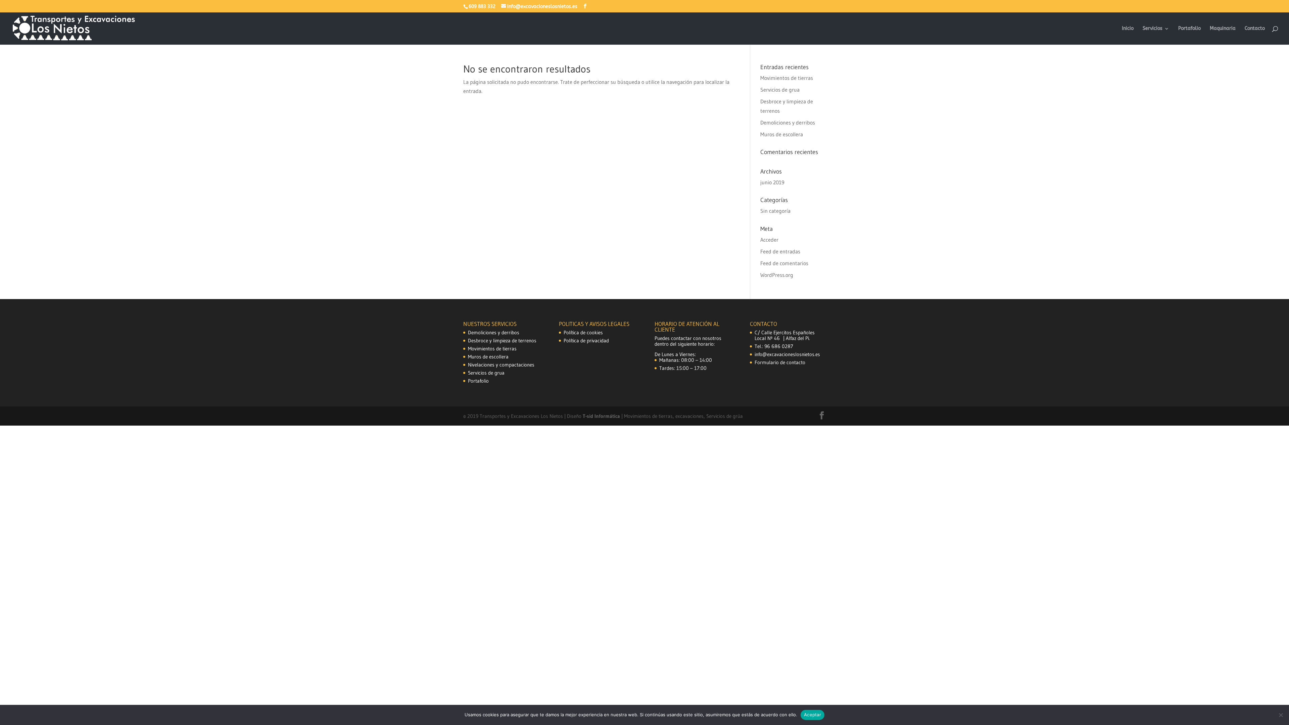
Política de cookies (583, 332)
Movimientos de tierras (786, 78)
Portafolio (1189, 28)
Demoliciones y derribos (787, 122)
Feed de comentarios (784, 263)
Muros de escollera (781, 134)
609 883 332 (482, 6)
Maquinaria (1223, 28)
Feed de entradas (780, 251)
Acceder (769, 239)
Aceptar (812, 714)
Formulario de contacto (780, 362)
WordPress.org (776, 275)
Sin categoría (775, 210)
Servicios (1152, 28)
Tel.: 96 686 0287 (774, 346)
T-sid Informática (602, 416)
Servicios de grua (780, 89)
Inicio (1128, 28)
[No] (1280, 715)
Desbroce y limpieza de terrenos (502, 340)
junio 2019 (772, 182)
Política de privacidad (586, 340)
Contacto (1255, 28)
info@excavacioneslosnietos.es (787, 354)
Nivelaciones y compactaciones (501, 364)
